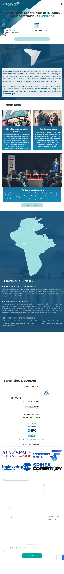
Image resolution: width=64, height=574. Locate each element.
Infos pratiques (32, 513)
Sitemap (49, 566)
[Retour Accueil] (11, 4)
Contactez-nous (32, 205)
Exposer (32, 503)
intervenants (32, 508)
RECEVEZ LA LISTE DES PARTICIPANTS (32, 39)
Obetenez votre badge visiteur (53, 518)
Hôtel (32, 515)
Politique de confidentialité (18, 548)
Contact (32, 520)
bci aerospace (34, 570)
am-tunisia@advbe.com (8, 532)
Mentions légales (39, 566)
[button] (61, 4)
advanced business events (46, 570)
